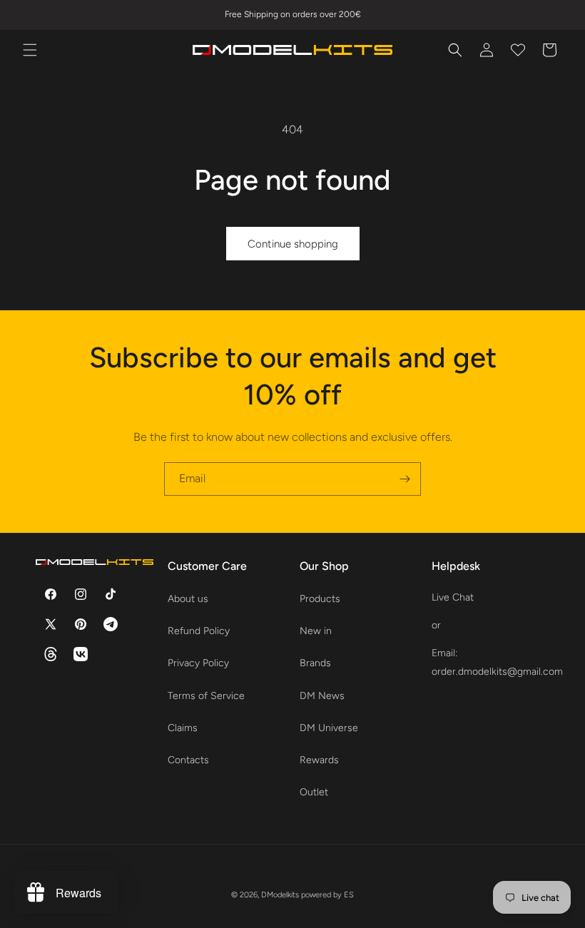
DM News (322, 696)
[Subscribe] (404, 479)
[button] (30, 50)
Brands (315, 663)
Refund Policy (199, 631)
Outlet (314, 792)
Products (320, 599)
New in (316, 631)
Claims (183, 728)
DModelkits (280, 894)
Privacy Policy (198, 663)
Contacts (188, 760)
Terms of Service (206, 696)
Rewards (319, 760)
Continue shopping (293, 244)
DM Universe (329, 728)
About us (188, 599)
